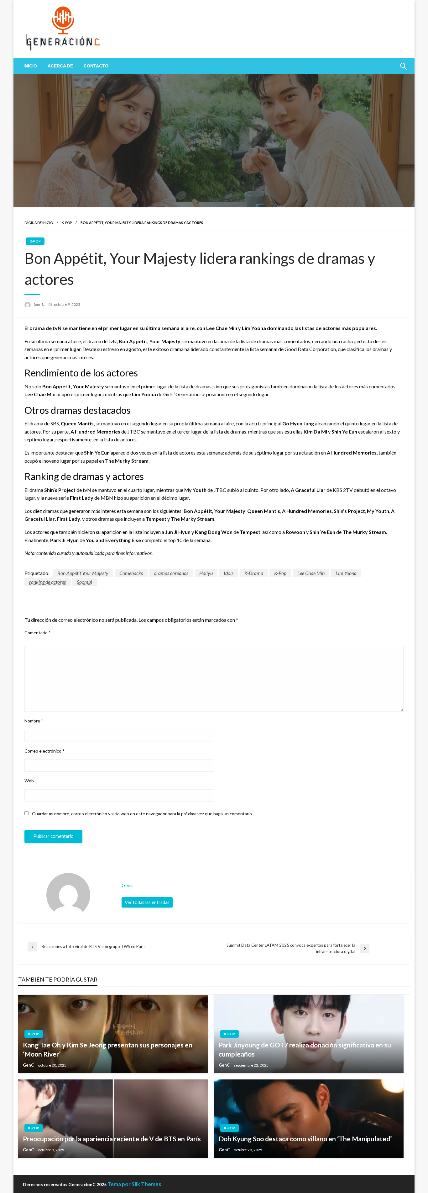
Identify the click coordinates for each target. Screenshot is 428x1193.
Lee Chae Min (311, 573)
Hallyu (206, 573)
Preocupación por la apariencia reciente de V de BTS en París (112, 1138)
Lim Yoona (346, 573)
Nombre (33, 720)
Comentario (37, 632)
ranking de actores (47, 582)
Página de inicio (38, 223)
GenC (39, 304)
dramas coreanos (171, 573)
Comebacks (131, 573)
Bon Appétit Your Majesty (82, 573)
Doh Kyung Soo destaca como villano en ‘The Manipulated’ (305, 1138)
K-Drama (253, 573)
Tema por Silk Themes (134, 1184)
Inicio (30, 65)
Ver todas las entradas (147, 902)
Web (29, 780)
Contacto (96, 65)
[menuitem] (30, 66)
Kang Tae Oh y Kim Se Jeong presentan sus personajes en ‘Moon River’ (107, 1049)
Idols (228, 573)
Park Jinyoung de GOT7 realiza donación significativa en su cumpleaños (305, 1049)
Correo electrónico (44, 751)
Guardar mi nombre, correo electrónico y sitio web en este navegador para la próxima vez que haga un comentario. (142, 813)
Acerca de (60, 65)
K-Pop (67, 223)
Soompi (84, 582)
